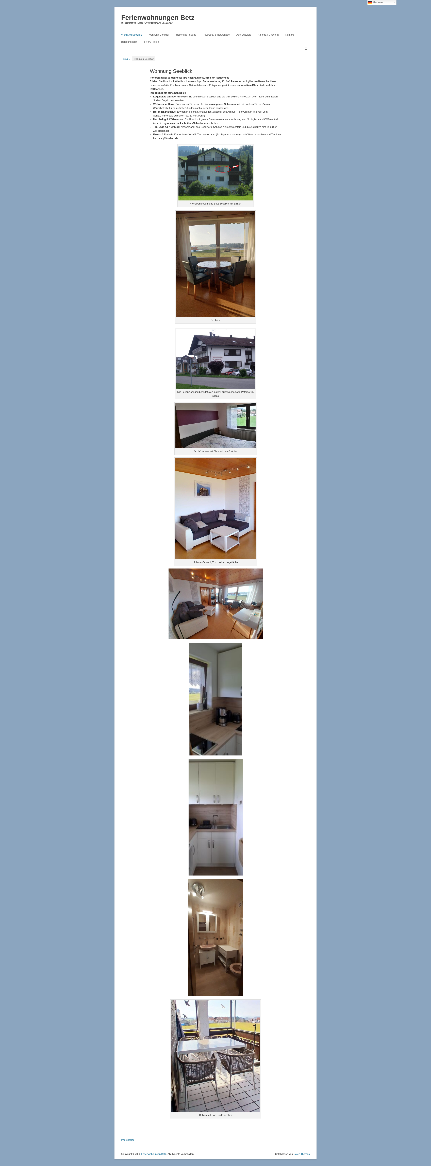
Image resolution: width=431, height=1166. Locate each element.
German (377, 2)
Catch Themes (301, 1154)
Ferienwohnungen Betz (157, 17)
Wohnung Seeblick (131, 34)
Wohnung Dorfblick (158, 34)
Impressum (127, 1139)
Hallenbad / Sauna (186, 34)
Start (126, 58)
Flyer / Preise (151, 41)
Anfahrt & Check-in (268, 34)
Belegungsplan (129, 41)
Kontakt (289, 34)
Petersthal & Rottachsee (216, 34)
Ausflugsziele (243, 34)
